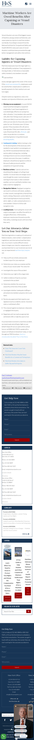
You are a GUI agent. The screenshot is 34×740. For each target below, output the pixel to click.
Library (8, 508)
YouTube (28, 388)
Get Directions (13, 701)
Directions (5, 476)
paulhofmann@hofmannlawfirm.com (13, 378)
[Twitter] (11, 720)
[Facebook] (4, 720)
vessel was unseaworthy (13, 84)
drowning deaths (8, 139)
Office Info (13, 698)
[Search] (28, 611)
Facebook (7, 388)
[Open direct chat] (30, 702)
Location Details (6, 472)
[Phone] (26, 4)
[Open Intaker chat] (16, 739)
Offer (6, 541)
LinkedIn (19, 388)
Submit (17, 440)
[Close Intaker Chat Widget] (32, 702)
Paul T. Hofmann (7, 375)
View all (25, 534)
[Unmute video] (23, 718)
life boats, (24, 132)
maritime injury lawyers (22, 250)
